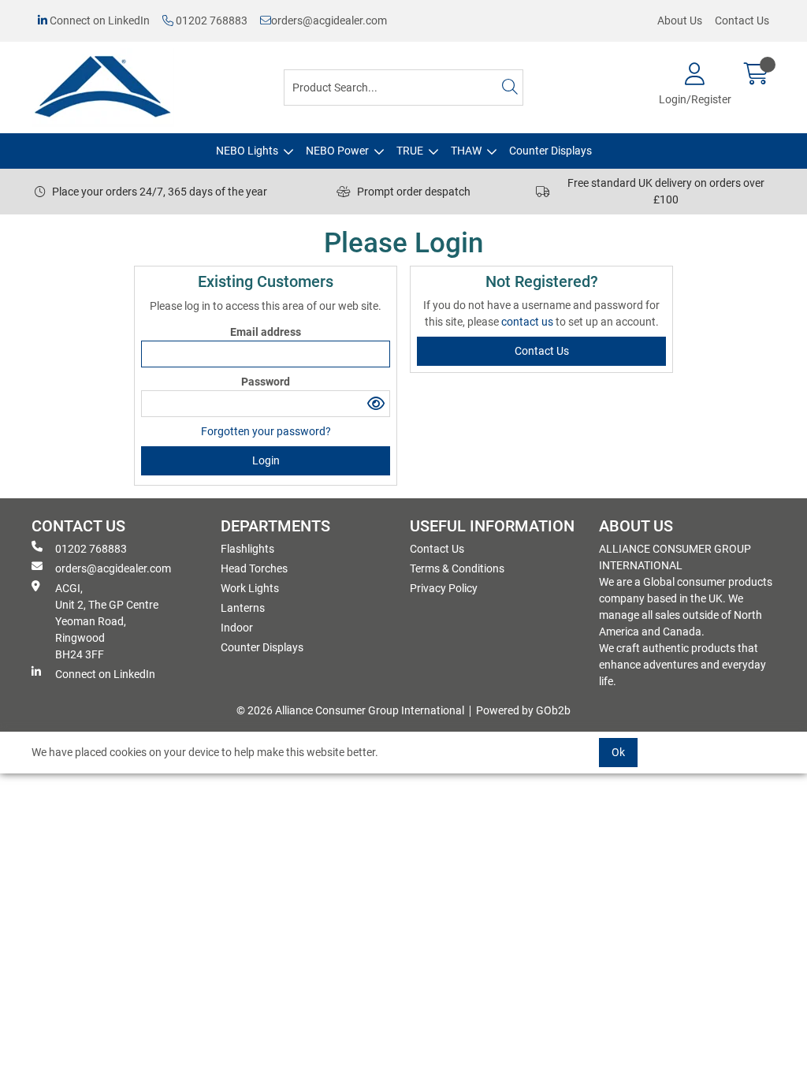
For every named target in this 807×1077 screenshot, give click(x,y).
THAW (466, 150)
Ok (618, 752)
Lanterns (243, 608)
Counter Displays (550, 150)
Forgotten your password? (266, 431)
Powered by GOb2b (523, 710)
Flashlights (247, 548)
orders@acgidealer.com (329, 20)
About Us (679, 20)
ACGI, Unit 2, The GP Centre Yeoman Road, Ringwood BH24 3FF (106, 621)
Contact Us (742, 20)
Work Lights (250, 588)
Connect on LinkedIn (98, 20)
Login (266, 460)
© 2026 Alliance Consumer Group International (350, 710)
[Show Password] (376, 403)
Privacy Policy (444, 588)
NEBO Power (337, 150)
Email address (265, 332)
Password (265, 381)
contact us (528, 321)
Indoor (237, 627)
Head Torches (254, 568)
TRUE (409, 150)
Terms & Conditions (457, 568)
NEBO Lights (247, 150)
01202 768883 (210, 20)
